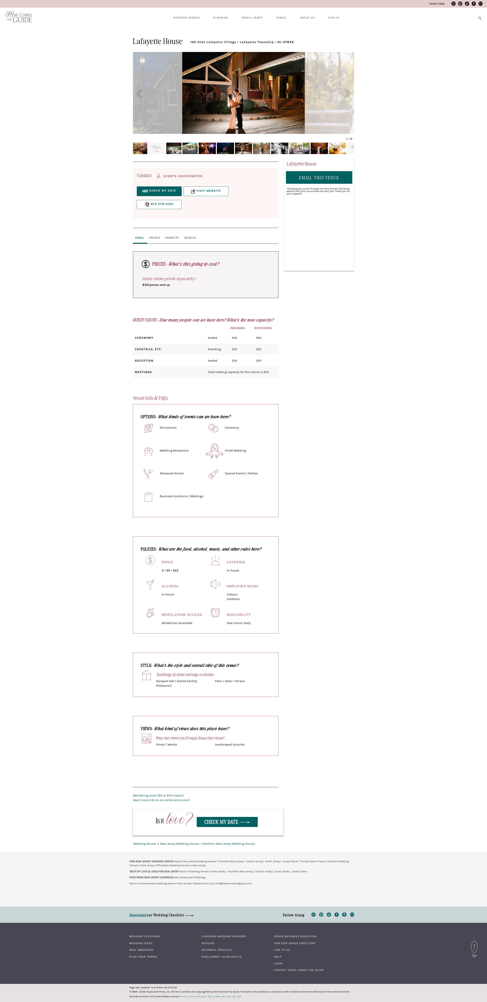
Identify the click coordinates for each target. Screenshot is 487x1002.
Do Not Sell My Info (230, 997)
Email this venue (319, 178)
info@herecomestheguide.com (233, 883)
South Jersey (272, 861)
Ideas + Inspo (252, 17)
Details (190, 237)
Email (139, 237)
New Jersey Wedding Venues (180, 843)
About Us (307, 17)
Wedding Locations (144, 936)
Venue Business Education (295, 936)
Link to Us (282, 950)
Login (278, 963)
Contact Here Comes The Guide (299, 970)
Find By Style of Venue (313, 861)
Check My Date (222, 821)
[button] (137, 93)
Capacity (172, 237)
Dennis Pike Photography (323, 130)
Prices (155, 237)
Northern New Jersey (231, 861)
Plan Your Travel (143, 957)
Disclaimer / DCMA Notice (222, 957)
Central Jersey (254, 861)
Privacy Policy (188, 997)
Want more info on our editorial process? (161, 800)
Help (278, 957)
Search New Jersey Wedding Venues (195, 861)
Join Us (333, 17)
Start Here (437, 3)
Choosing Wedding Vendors (224, 936)
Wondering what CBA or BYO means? (158, 795)
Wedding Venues (186, 17)
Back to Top (474, 942)
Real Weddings (141, 950)
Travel (281, 17)
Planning (220, 17)
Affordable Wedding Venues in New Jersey (181, 865)
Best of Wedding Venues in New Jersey (202, 871)
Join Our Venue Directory (295, 943)
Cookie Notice (207, 997)
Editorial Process (217, 950)
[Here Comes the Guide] (16, 14)
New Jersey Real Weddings (190, 877)
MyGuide (208, 943)
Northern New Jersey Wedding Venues (229, 843)
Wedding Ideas (141, 943)
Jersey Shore (289, 861)
